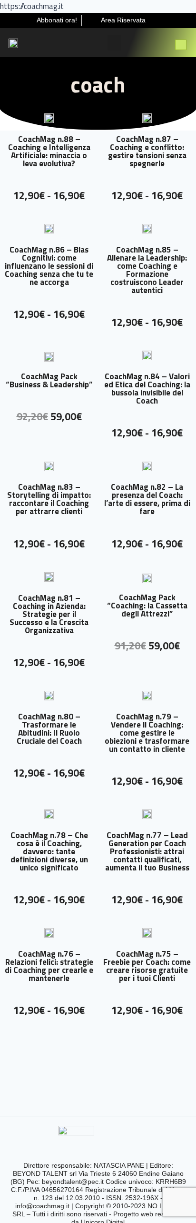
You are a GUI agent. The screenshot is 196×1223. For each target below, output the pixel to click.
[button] (114, 43)
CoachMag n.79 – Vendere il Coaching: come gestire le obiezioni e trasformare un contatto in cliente (147, 732)
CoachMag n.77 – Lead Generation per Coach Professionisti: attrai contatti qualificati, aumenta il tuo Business (147, 851)
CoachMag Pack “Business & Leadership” (49, 380)
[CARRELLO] (180, 45)
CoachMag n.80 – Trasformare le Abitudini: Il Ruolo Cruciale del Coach (49, 728)
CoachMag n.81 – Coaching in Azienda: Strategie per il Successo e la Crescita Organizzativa (49, 614)
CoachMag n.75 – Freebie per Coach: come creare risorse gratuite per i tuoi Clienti (147, 966)
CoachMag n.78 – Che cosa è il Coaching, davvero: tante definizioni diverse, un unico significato (49, 851)
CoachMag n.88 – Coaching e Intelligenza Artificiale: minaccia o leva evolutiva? (49, 151)
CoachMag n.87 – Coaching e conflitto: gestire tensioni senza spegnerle (147, 151)
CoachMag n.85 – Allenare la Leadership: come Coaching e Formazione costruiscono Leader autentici (147, 269)
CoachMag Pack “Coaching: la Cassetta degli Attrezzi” (147, 605)
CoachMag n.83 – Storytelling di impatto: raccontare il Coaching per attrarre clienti (49, 499)
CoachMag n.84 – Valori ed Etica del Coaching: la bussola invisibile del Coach (147, 388)
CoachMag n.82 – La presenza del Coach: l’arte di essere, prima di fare (147, 499)
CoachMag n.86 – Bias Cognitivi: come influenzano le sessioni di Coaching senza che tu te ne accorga (49, 265)
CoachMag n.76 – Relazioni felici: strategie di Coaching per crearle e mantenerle (49, 966)
